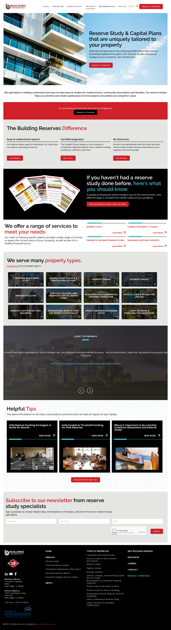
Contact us (13, 266)
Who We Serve (58, 6)
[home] (16, 6)
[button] (46, 6)
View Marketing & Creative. (46, 624)
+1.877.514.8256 (20, 602)
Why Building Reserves (107, 6)
